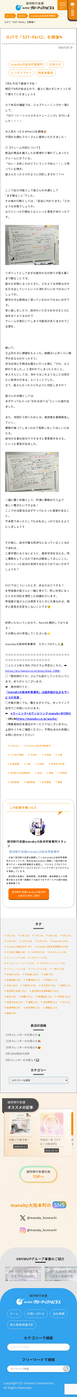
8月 (53, 935)
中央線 (47, 754)
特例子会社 (15, 1002)
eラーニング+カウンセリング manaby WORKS (41, 713)
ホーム (14, 1313)
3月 (11, 935)
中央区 (34, 754)
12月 (42, 940)
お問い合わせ (36, 1313)
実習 (65, 985)
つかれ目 (38, 952)
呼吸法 (51, 979)
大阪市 (40, 763)
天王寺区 (48, 985)
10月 (12, 940)
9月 (67, 935)
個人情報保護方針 (22, 1324)
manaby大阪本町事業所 (27, 64)
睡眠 (33, 1002)
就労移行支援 (58, 763)
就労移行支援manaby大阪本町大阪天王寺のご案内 (28, 893)
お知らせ (55, 64)
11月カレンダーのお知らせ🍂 (23, 1041)
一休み (58, 968)
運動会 (51, 1007)
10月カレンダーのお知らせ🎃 (23, 1047)
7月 (39, 935)
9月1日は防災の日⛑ (18, 1053)
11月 (27, 940)
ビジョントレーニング (20, 963)
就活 (39, 772)
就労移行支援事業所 (20, 772)
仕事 (60, 754)
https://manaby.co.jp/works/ (36, 719)
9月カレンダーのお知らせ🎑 (22, 1060)
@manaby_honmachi (42, 1217)
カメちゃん (58, 952)
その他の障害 (17, 754)
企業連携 (14, 763)
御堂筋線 (45, 996)
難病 (60, 782)
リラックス (39, 968)
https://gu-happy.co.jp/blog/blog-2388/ (32, 671)
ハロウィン (39, 957)
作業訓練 (33, 979)
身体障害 (46, 782)
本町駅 (63, 772)
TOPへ (38, 1174)
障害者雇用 (45, 72)
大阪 (28, 763)
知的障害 (14, 782)
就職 (51, 772)
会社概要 (59, 1313)
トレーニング (16, 957)
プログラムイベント (52, 963)
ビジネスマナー (21, 72)
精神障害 (30, 782)
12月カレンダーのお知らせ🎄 (23, 1034)
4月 (25, 935)
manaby (14, 745)
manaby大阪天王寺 (19, 946)
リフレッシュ (16, 968)
